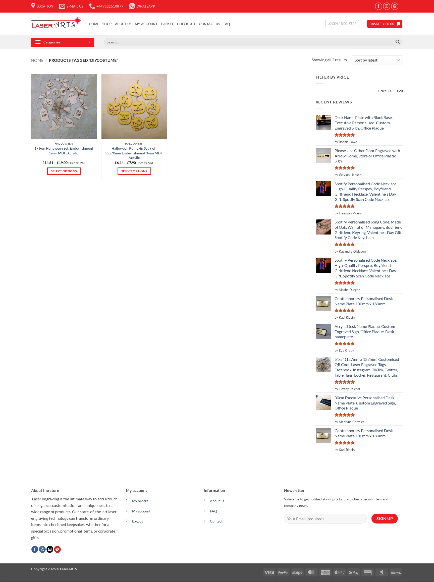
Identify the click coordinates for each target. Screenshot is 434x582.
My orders (140, 501)
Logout (137, 521)
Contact (216, 521)
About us (217, 501)
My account (146, 24)
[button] (342, 24)
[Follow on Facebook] (378, 6)
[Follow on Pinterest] (394, 6)
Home (94, 24)
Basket (167, 24)
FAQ (227, 24)
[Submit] (397, 42)
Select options (64, 171)
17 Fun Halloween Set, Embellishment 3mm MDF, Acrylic (63, 150)
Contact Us (209, 24)
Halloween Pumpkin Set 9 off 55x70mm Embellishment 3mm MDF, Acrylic (134, 153)
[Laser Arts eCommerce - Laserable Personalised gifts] (56, 24)
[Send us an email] (49, 549)
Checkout (186, 24)
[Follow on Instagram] (386, 6)
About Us (123, 24)
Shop (107, 24)
